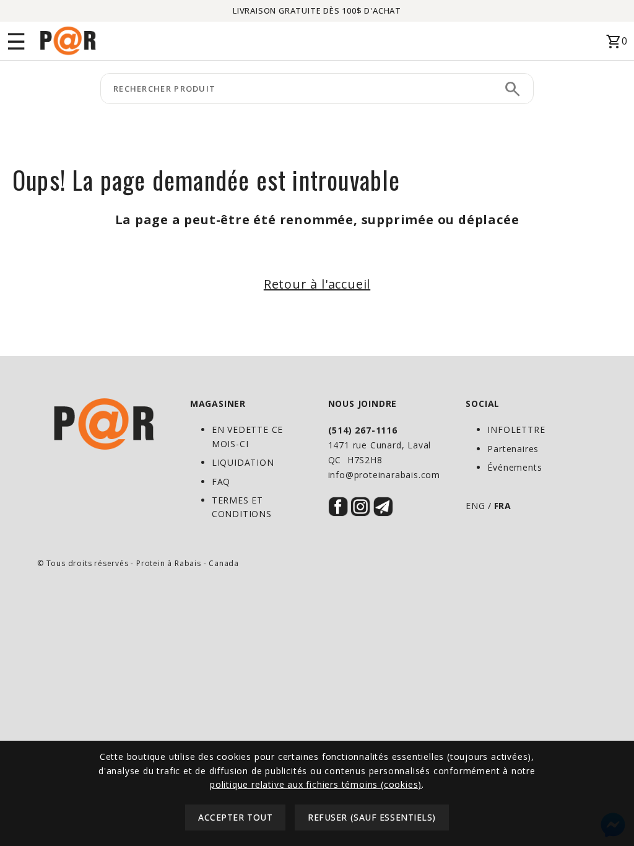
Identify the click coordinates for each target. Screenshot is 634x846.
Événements (514, 467)
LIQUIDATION (243, 462)
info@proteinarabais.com (384, 475)
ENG (475, 506)
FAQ (221, 481)
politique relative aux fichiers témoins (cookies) (316, 784)
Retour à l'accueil (317, 284)
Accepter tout (235, 817)
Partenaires (513, 449)
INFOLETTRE (516, 429)
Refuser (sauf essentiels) (372, 817)
